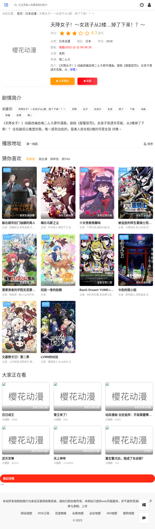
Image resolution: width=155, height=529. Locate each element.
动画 (143, 109)
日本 (88, 41)
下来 (132, 109)
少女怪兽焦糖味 (90, 222)
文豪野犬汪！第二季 (15, 357)
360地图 (112, 513)
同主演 (43, 159)
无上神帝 (60, 458)
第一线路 (32, 143)
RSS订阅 (43, 513)
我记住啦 (8, 478)
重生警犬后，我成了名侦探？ (125, 458)
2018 (109, 41)
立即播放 (63, 81)
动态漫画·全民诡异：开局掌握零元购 (130, 414)
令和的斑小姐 (127, 290)
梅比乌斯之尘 (50, 222)
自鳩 (18, 115)
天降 (74, 109)
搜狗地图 (128, 513)
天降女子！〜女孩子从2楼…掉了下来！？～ (42, 109)
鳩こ (29, 115)
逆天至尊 (8, 458)
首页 (20, 13)
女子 (85, 109)
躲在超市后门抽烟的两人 (18, 222)
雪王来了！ (61, 414)
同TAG (66, 159)
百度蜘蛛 (60, 513)
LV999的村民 (49, 357)
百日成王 (8, 414)
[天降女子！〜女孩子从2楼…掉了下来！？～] (24, 53)
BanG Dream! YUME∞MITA (99, 290)
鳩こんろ (64, 59)
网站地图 (26, 513)
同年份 (54, 159)
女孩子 (97, 109)
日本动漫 (31, 13)
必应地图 (95, 513)
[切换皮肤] (144, 505)
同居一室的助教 (51, 290)
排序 (150, 143)
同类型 (30, 159)
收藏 (88, 81)
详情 (73, 69)
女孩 (110, 109)
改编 (7, 115)
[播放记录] (142, 4)
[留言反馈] (144, 518)
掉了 (121, 109)
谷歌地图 (78, 513)
